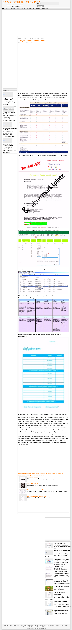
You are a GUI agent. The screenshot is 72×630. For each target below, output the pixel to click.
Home (7, 8)
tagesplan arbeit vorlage (36, 471)
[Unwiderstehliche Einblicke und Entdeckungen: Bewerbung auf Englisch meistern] (7, 125)
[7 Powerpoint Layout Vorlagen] (49, 577)
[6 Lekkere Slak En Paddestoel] (49, 590)
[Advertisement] (34, 22)
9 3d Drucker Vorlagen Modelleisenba (36, 496)
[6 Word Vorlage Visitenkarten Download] (23, 493)
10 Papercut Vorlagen (32, 483)
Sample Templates (41, 625)
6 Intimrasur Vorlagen (32, 477)
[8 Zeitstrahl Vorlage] (49, 570)
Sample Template (60, 625)
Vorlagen (25, 38)
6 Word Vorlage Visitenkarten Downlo (36, 489)
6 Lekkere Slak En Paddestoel (61, 586)
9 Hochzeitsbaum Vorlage (60, 543)
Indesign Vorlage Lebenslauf (61, 610)
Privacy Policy (45, 8)
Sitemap (38, 8)
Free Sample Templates (42, 626)
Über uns (13, 8)
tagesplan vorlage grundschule (28, 473)
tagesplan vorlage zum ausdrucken (55, 473)
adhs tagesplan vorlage (26, 471)
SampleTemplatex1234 (21, 2)
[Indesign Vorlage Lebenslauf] (49, 614)
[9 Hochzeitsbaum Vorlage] (49, 547)
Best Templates (50, 625)
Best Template (32, 626)
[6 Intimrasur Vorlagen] (22, 481)
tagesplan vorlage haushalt (41, 473)
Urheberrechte (30, 8)
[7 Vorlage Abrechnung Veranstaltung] (49, 597)
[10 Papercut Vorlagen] (23, 487)
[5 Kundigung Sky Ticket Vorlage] (49, 562)
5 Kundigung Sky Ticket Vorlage (61, 559)
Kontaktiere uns (21, 8)
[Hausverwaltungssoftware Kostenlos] (49, 605)
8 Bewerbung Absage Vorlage (61, 580)
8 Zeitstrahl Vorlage (58, 566)
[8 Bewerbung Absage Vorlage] (49, 584)
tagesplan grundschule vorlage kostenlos (50, 471)
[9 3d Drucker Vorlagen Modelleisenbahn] (22, 500)
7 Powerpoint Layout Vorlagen (61, 573)
